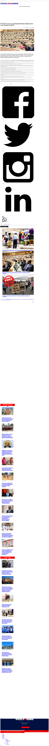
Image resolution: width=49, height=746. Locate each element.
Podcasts (14, 731)
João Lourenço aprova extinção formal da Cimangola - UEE (6, 605)
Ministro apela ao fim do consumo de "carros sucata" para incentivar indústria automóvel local (7, 436)
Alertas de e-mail (18, 731)
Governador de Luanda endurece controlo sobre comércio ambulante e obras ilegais (17, 250)
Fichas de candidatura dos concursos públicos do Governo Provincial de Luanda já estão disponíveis (7, 552)
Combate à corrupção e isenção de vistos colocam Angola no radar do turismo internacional (7, 572)
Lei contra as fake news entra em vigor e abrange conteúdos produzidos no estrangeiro (16, 296)
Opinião (3, 736)
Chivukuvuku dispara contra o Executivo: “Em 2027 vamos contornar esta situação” (7, 637)
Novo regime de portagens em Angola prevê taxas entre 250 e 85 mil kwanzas (7, 654)
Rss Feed (11, 731)
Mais (2, 738)
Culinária (7, 742)
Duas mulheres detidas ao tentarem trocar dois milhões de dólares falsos (7, 469)
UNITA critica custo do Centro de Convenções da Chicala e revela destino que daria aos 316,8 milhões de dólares (7, 589)
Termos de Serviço (6, 731)
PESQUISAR (7, 743)
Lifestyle (7, 741)
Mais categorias (6, 739)
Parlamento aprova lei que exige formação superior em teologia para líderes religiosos (16, 273)
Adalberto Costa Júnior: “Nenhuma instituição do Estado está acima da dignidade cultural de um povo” (7, 453)
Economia (3, 735)
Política (3, 734)
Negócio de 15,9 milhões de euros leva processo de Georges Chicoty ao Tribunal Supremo (7, 501)
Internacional (3, 737)
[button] (0, 745)
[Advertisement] (24, 17)
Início (2, 733)
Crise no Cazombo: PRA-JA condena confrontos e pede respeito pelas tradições (7, 485)
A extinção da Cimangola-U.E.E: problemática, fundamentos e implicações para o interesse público (7, 518)
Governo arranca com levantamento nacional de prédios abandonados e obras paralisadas (7, 419)
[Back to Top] (1, 718)
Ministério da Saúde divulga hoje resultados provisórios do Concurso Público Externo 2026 (7, 670)
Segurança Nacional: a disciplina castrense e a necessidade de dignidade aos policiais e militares (7, 535)
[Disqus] (17, 344)
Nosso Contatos (7, 744)
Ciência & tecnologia (8, 740)
